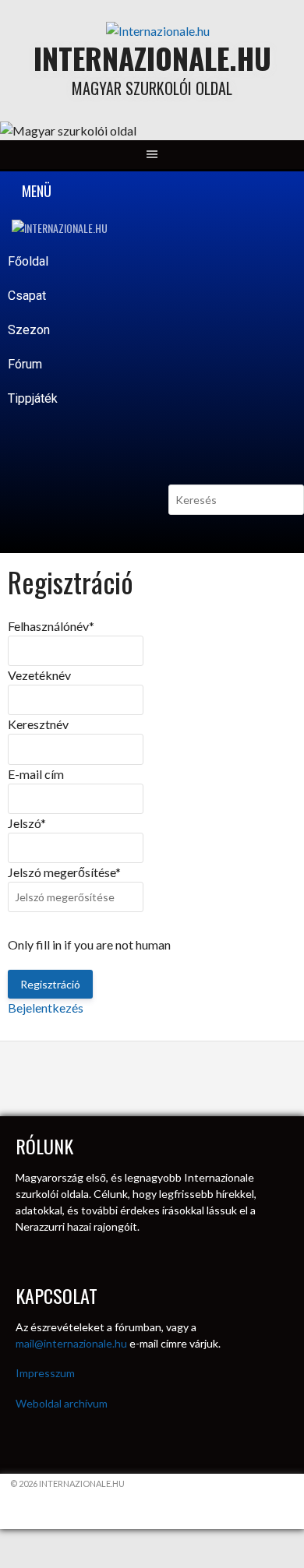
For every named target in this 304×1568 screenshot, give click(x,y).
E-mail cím (36, 773)
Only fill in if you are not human (89, 944)
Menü (35, 191)
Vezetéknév (39, 675)
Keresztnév (38, 724)
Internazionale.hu (152, 58)
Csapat (28, 295)
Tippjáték (33, 398)
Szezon (30, 329)
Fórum (25, 364)
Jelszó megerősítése (64, 872)
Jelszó (27, 823)
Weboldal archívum (62, 1403)
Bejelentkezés (45, 1007)
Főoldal (28, 261)
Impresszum (45, 1372)
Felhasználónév (51, 625)
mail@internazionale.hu (71, 1343)
